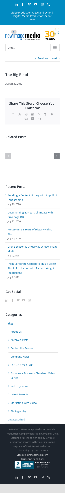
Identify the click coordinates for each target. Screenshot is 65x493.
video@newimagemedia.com (32, 454)
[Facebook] (12, 300)
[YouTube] (23, 300)
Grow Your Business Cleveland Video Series (33, 375)
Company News (20, 356)
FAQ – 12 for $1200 (22, 365)
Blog (10, 323)
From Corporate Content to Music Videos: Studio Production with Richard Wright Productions (32, 268)
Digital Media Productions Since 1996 (32, 17)
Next (54, 58)
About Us (16, 331)
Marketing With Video (24, 403)
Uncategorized (16, 419)
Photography (18, 411)
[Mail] (29, 300)
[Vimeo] (18, 300)
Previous (43, 58)
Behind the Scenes (22, 348)
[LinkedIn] (6, 300)
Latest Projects (19, 394)
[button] (8, 156)
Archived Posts (19, 340)
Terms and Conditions (32, 459)
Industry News (19, 386)
